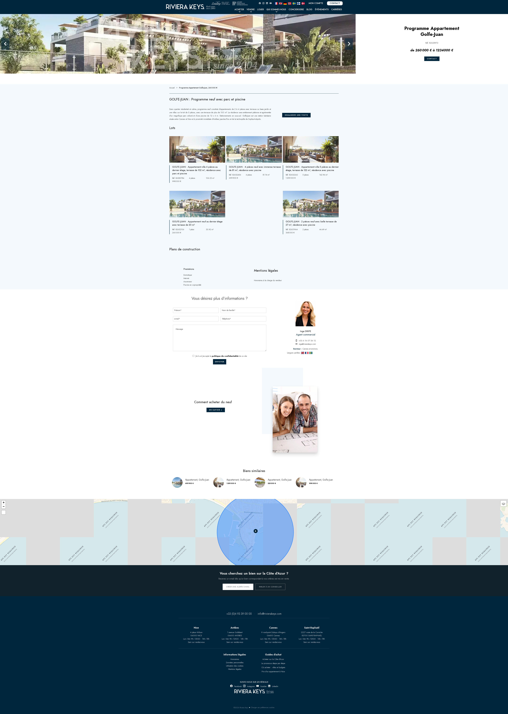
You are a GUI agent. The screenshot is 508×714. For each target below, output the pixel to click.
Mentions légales (234, 669)
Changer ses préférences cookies (263, 707)
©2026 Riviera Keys (241, 707)
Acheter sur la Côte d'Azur (273, 659)
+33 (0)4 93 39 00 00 (239, 614)
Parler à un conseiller (270, 587)
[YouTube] (270, 3)
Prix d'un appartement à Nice (273, 671)
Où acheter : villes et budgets (273, 667)
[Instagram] (263, 3)
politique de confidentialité (225, 356)
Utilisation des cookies (234, 665)
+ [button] (3, 502)
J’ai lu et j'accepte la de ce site (221, 356)
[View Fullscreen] (4, 512)
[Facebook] (260, 3)
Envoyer (219, 362)
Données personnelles (235, 662)
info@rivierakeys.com (270, 614)
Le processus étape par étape (273, 663)
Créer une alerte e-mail (238, 587)
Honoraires (234, 659)
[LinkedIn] (267, 3)
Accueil (172, 87)
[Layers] (503, 503)
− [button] (3, 506)
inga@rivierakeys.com (307, 344)
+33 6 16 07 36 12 (307, 340)
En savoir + (215, 410)
